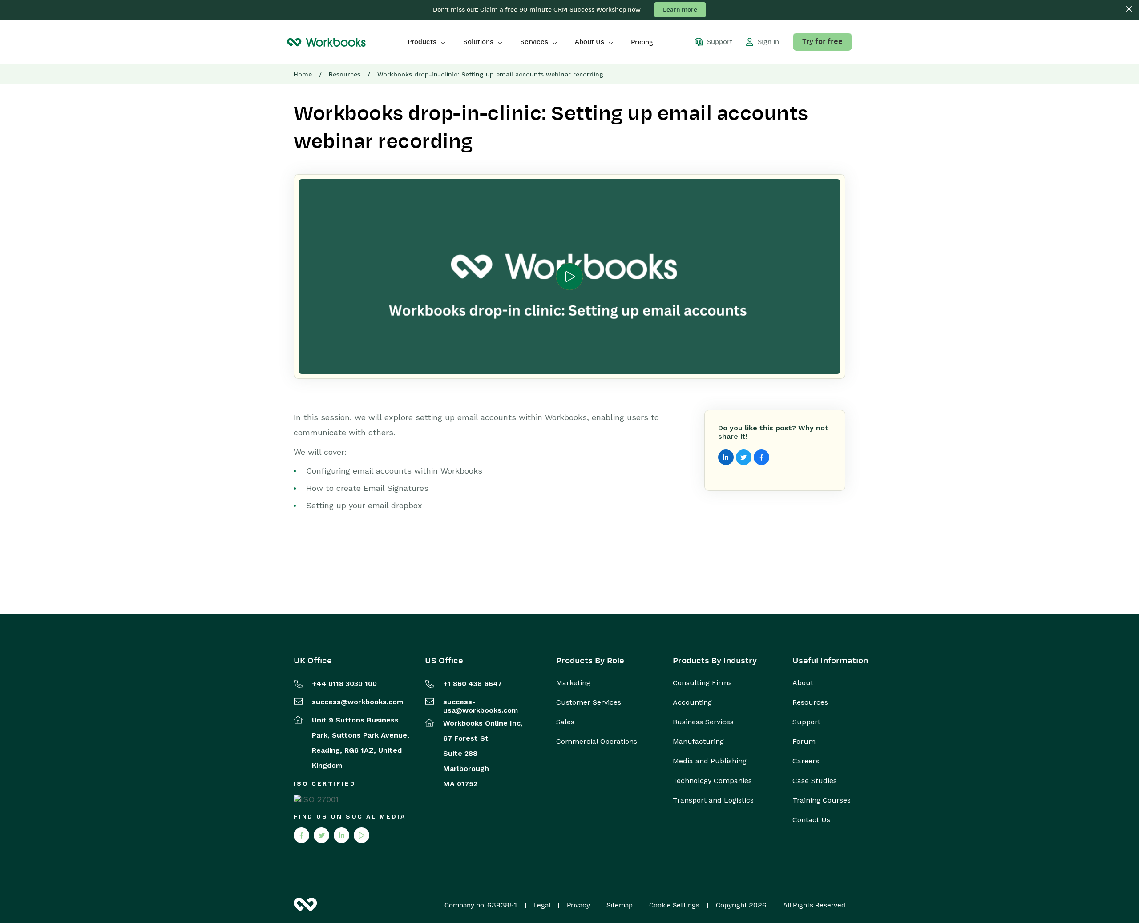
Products (422, 41)
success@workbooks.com (357, 702)
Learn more (680, 9)
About (802, 682)
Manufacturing (698, 741)
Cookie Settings (674, 905)
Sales (565, 722)
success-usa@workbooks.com (480, 706)
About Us (589, 41)
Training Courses (821, 800)
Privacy (578, 905)
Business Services (703, 722)
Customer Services (588, 702)
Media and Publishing (710, 761)
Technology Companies (712, 780)
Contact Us (811, 819)
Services (534, 41)
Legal (542, 905)
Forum (804, 741)
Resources (344, 74)
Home (303, 74)
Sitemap (619, 905)
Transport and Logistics (713, 800)
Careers (805, 761)
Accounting (692, 702)
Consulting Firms (702, 682)
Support (806, 722)
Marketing (573, 682)
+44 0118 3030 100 (344, 683)
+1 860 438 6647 (472, 683)
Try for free (822, 42)
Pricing (642, 42)
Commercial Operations (596, 741)
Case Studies (814, 780)
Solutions (478, 41)
